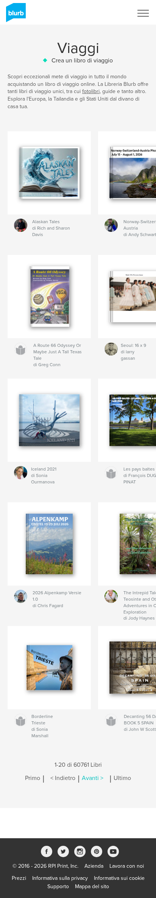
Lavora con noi (126, 866)
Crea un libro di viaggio (82, 60)
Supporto (58, 886)
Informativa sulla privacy (60, 878)
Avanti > (92, 778)
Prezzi (19, 878)
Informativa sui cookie (119, 878)
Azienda (93, 866)
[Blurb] (14, 15)
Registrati (112, 13)
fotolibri (91, 91)
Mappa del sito (92, 886)
